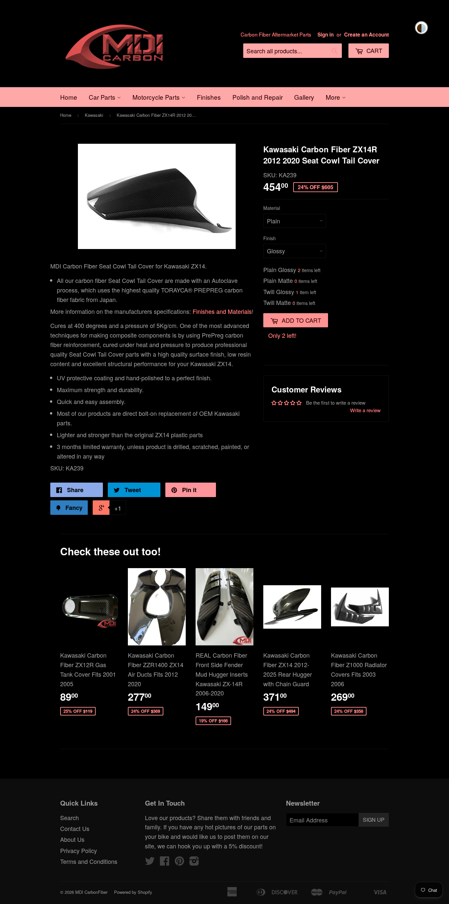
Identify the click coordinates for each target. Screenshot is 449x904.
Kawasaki (94, 115)
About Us (72, 839)
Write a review (365, 410)
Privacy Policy (78, 850)
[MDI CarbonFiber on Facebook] (165, 862)
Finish (269, 238)
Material (271, 208)
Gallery (304, 96)
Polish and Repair (257, 96)
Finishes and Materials (222, 311)
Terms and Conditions (88, 861)
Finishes (209, 96)
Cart (373, 50)
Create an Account (366, 34)
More (334, 96)
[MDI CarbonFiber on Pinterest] (179, 862)
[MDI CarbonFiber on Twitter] (150, 862)
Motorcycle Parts (156, 96)
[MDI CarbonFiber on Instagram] (194, 862)
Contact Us (74, 828)
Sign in (326, 34)
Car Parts (103, 96)
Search (69, 817)
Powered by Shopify (133, 892)
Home (68, 96)
